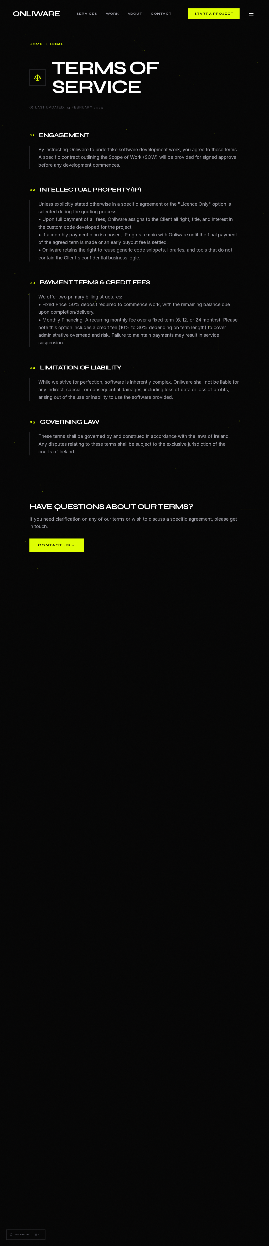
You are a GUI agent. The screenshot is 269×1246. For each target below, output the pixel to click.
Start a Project (213, 13)
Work (112, 13)
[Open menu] (251, 13)
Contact (161, 13)
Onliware (36, 13)
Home (36, 44)
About (135, 13)
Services (86, 13)
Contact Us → (56, 545)
